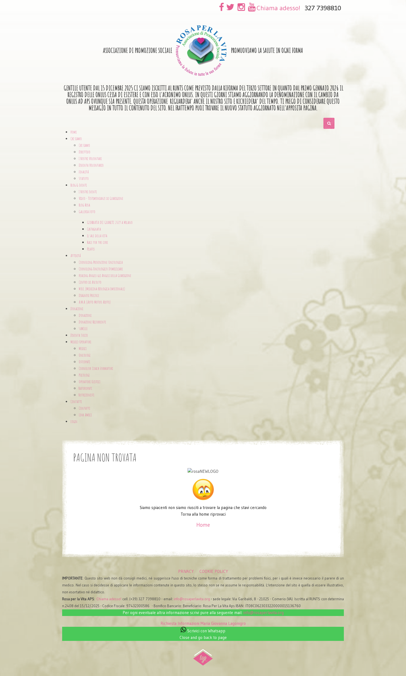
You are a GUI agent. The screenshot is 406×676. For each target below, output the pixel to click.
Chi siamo (84, 145)
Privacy (186, 571)
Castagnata (94, 229)
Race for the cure (97, 242)
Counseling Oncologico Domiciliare (101, 269)
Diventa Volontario (91, 165)
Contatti (84, 408)
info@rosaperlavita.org (192, 599)
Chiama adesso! (278, 8)
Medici (82, 348)
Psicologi (84, 375)
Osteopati (84, 361)
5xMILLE (83, 328)
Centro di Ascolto (90, 282)
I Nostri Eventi (88, 191)
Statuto (84, 178)
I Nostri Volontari (90, 158)
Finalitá (84, 171)
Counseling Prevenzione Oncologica (101, 262)
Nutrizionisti (86, 395)
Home (73, 132)
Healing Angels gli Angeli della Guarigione (105, 275)
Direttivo (84, 152)
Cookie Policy (213, 571)
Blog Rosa (84, 205)
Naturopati (85, 388)
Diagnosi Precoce (89, 295)
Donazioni (85, 315)
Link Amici (85, 414)
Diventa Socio (79, 335)
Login (73, 421)
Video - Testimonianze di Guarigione (101, 198)
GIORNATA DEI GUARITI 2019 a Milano (110, 222)
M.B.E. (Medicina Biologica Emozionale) (102, 288)
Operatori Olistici (89, 381)
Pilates (91, 249)
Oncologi (84, 355)
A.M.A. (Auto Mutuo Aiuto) (94, 302)
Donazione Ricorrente (92, 322)
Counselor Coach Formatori (96, 368)
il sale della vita (97, 235)
